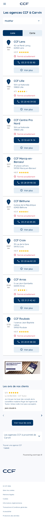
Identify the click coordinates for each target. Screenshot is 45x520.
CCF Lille (19, 81)
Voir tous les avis (22, 422)
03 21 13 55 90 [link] (28, 62)
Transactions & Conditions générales (15, 507)
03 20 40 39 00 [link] (28, 101)
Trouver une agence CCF (12, 445)
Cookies (5, 499)
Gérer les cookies (8, 490)
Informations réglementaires (12, 503)
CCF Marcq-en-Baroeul (23, 160)
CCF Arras (20, 279)
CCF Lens (19, 41)
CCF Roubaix (22, 318)
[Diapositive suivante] (41, 415)
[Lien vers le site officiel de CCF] (24, 4)
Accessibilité (7, 511)
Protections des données (11, 516)
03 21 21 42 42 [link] (28, 300)
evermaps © (37, 455)
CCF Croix (20, 240)
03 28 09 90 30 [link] (28, 182)
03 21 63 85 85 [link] (28, 222)
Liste (12, 33)
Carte (32, 33)
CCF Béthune (22, 201)
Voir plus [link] (28, 70)
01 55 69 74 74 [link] (28, 140)
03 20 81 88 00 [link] (28, 342)
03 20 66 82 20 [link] (28, 261)
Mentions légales (8, 494)
